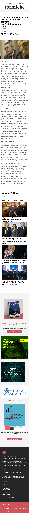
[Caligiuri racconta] (14, 209)
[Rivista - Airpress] (14, 489)
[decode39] (14, 493)
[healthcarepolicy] (14, 498)
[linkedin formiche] (10, 504)
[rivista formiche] (14, 417)
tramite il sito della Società (9, 161)
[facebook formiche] (3, 504)
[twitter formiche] (5, 504)
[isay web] (9, 511)
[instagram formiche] (8, 504)
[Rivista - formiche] (14, 484)
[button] (3, 7)
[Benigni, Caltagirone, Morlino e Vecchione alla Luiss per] (14, 229)
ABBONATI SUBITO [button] (14, 331)
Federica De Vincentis (7, 28)
